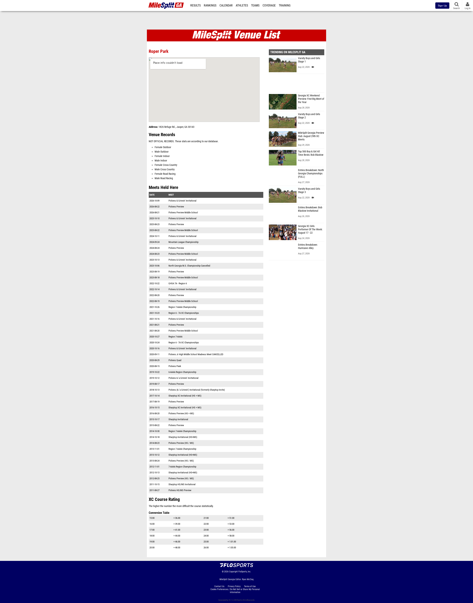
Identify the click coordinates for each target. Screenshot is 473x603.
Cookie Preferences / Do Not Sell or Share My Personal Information (235, 591)
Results (195, 5)
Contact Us (219, 586)
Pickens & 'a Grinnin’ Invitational (183, 378)
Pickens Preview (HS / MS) (181, 443)
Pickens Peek (175, 366)
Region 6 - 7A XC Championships (184, 313)
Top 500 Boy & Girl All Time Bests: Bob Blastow (310, 153)
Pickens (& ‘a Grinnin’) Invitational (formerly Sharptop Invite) (197, 389)
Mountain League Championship (183, 242)
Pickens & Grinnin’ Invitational (182, 200)
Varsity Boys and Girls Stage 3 (309, 190)
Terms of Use (250, 586)
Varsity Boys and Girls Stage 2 (309, 116)
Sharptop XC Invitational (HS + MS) (185, 395)
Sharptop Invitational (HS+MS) (183, 437)
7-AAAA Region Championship (182, 466)
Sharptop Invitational (178, 419)
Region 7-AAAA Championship (182, 307)
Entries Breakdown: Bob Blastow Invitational (310, 209)
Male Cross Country (165, 169)
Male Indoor (161, 160)
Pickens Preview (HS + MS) (181, 413)
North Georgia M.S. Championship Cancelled (189, 265)
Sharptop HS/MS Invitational (182, 484)
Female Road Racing (165, 173)
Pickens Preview (176, 206)
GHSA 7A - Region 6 (178, 283)
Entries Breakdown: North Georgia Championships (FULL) (311, 173)
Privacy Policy (234, 586)
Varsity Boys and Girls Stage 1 (309, 60)
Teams (255, 5)
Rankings (210, 5)
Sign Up (442, 5)
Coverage (269, 5)
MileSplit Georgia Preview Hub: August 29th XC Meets (311, 136)
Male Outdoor (162, 151)
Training (284, 5)
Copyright (233, 571)
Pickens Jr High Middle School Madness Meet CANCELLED (196, 354)
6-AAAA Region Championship (182, 372)
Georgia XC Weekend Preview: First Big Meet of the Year (311, 99)
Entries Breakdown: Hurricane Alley (308, 246)
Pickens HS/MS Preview (180, 490)
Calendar (226, 5)
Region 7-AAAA (175, 336)
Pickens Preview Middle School (183, 212)
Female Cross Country (166, 165)
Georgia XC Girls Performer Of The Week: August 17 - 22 (310, 229)
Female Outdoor (163, 147)
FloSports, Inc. (244, 571)
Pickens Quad (175, 360)
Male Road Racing (164, 178)
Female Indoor (162, 156)
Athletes (242, 5)
